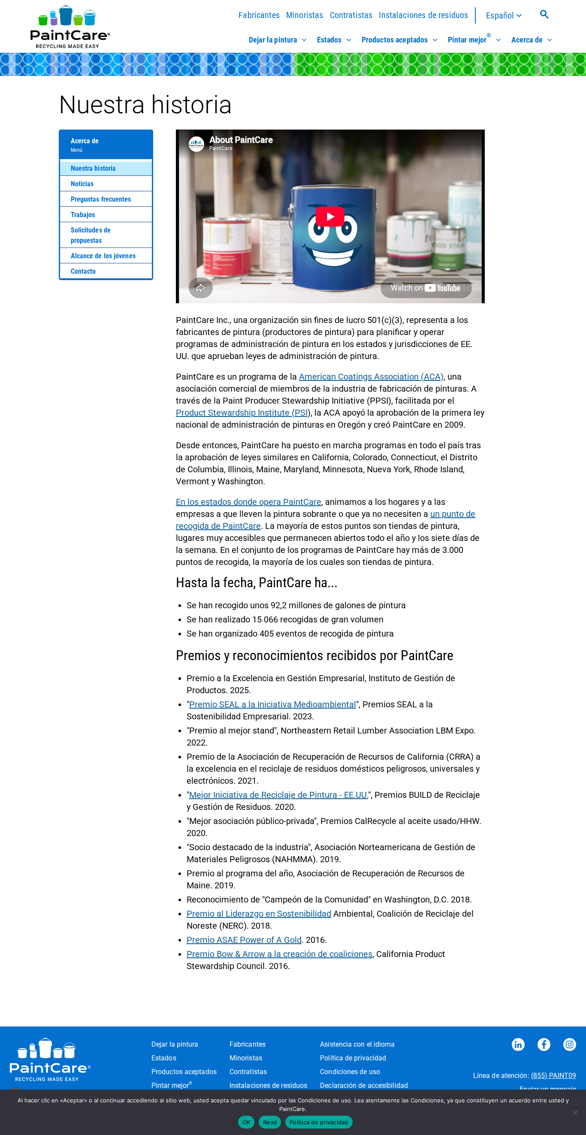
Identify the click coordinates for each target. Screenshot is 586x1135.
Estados (329, 40)
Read (270, 1122)
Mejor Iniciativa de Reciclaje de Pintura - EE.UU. (278, 795)
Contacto (83, 271)
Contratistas (351, 15)
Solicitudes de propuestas (91, 235)
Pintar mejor (470, 39)
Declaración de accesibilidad (364, 1085)
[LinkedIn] (518, 1046)
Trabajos (83, 215)
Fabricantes (259, 15)
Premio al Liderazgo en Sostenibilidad (259, 914)
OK (246, 1122)
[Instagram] (569, 1046)
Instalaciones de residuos (423, 15)
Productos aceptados (395, 40)
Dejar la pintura (273, 40)
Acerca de (527, 40)
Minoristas (304, 15)
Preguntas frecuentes (101, 199)
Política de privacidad (353, 1058)
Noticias (82, 184)
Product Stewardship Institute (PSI (242, 413)
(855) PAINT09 (553, 1076)
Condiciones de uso (350, 1072)
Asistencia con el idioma (357, 1044)
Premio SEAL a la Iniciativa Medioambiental (272, 704)
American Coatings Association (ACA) (371, 376)
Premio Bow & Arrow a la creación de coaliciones (279, 954)
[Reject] (575, 1112)
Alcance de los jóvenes (103, 256)
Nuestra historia (93, 168)
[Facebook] (544, 1046)
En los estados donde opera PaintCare (248, 502)
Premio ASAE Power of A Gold (244, 940)
